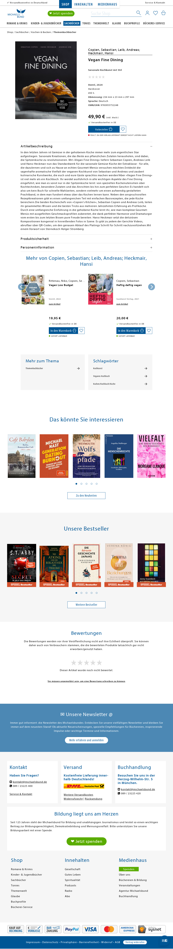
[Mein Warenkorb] (163, 12)
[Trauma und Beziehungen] (118, 564)
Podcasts (70, 885)
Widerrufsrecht (73, 798)
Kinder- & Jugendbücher (46, 23)
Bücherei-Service (154, 23)
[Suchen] (139, 13)
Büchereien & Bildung (133, 880)
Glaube (116, 23)
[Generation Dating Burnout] (54, 454)
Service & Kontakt (155, 2)
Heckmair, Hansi (101, 53)
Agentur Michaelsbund (133, 890)
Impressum (33, 942)
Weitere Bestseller (86, 605)
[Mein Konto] (147, 12)
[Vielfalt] (151, 454)
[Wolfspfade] (86, 454)
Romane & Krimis (17, 23)
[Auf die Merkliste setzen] (122, 129)
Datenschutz (50, 942)
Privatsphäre (69, 942)
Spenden (128, 869)
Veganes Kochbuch (101, 376)
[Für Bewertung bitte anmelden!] (96, 77)
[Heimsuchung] (151, 564)
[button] (76, 484)
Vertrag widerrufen (135, 942)
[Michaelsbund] (16, 14)
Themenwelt (101, 23)
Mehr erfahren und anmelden (86, 740)
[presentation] (21, 286)
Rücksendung (93, 798)
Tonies (86, 23)
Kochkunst (98, 368)
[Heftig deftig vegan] (100, 289)
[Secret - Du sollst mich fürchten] (21, 564)
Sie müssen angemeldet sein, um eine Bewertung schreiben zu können (86, 681)
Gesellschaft (72, 869)
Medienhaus (107, 4)
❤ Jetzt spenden (61, 13)
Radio (68, 890)
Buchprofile (132, 23)
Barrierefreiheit (89, 942)
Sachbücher (71, 23)
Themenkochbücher (34, 368)
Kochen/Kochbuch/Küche (104, 384)
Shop (65, 4)
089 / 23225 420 (131, 793)
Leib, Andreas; (129, 50)
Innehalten (83, 4)
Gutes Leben (73, 874)
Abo (67, 896)
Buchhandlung (128, 896)
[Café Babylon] (21, 454)
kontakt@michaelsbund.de (30, 781)
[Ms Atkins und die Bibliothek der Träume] (54, 564)
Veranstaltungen (129, 885)
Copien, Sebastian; (103, 50)
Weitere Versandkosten (78, 794)
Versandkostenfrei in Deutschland (28, 2)
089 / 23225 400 (23, 786)
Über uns (124, 874)
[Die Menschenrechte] (118, 454)
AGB (117, 942)
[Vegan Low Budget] (33, 289)
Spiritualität (72, 880)
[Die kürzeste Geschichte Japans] (86, 564)
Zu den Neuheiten (86, 495)
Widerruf (107, 942)
